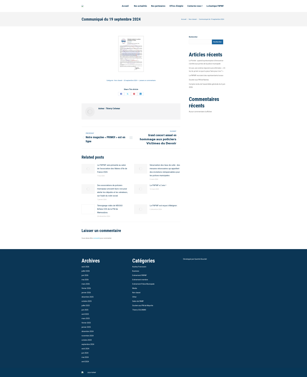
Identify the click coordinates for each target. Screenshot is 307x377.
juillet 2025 (86, 305)
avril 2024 (85, 362)
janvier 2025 (86, 327)
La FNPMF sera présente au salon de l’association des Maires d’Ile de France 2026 (112, 168)
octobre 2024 (87, 340)
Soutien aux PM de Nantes (199, 80)
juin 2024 (85, 353)
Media (134, 288)
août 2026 (85, 267)
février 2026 (86, 288)
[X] (128, 94)
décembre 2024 (88, 331)
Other (134, 297)
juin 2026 (85, 275)
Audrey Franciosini (139, 267)
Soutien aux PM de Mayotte (142, 305)
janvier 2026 (86, 293)
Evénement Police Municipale (143, 284)
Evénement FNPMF (139, 275)
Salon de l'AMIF (138, 301)
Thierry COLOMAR (139, 310)
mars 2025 (86, 318)
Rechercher (193, 37)
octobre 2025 (87, 301)
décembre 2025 (88, 297)
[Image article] (88, 169)
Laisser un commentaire (147, 80)
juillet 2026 (86, 271)
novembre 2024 (88, 336)
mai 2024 (85, 357)
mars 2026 (86, 284)
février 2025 (86, 323)
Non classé (118, 80)
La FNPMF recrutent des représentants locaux (206, 75)
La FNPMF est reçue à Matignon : (164, 205)
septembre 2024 (88, 344)
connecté (96, 238)
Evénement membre (140, 280)
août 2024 (85, 349)
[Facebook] (121, 94)
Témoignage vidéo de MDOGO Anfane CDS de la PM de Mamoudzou (110, 209)
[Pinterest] (134, 94)
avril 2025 (85, 314)
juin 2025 (85, 310)
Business (135, 271)
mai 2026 (85, 280)
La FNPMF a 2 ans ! (158, 185)
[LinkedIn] (141, 94)
